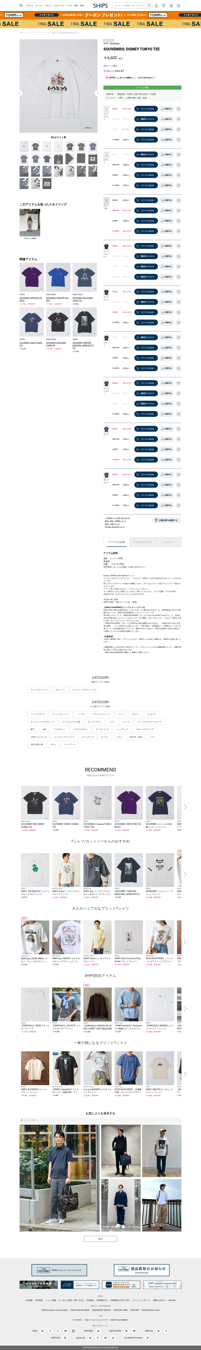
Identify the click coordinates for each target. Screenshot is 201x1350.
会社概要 (29, 1308)
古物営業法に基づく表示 (120, 1308)
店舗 (76, 6)
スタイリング (59, 6)
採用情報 (39, 1308)
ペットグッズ (69, 752)
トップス (81, 721)
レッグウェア (122, 737)
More (100, 1246)
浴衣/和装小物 (37, 752)
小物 (44, 737)
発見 (82, 6)
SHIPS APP (135, 1317)
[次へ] (184, 814)
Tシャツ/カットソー (30, 33)
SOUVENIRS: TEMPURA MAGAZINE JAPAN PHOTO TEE (83, 359)
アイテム (29, 6)
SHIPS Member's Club (150, 1317)
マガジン (48, 6)
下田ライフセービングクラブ (95, 1327)
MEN (53, 33)
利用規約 (90, 1308)
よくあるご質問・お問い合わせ (71, 1308)
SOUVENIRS (114, 43)
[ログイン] (171, 5)
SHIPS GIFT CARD (121, 1317)
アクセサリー (59, 737)
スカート (135, 721)
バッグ (111, 729)
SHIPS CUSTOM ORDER (80, 1317)
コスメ (119, 744)
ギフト (53, 752)
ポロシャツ (60, 697)
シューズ (126, 729)
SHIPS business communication (55, 1317)
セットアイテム (94, 729)
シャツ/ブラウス (38, 721)
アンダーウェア (102, 737)
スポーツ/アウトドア (145, 737)
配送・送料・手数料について (115, 521)
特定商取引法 (102, 1308)
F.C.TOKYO (77, 1327)
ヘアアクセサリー (80, 737)
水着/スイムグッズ (39, 744)
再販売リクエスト (148, 119)
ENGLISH (172, 1308)
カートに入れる (147, 109)
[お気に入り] (164, 5)
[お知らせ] (156, 5)
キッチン (105, 744)
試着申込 (168, 109)
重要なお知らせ (159, 1308)
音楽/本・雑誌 (136, 744)
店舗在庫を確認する (168, 520)
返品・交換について (112, 524)
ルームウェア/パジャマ (64, 744)
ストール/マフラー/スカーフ (149, 729)
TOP (21, 33)
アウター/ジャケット (102, 721)
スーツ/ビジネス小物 (71, 729)
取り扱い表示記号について (115, 527)
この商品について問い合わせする (117, 518)
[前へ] (16, 814)
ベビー (152, 744)
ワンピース (151, 721)
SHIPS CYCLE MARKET (119, 1327)
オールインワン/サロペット (42, 729)
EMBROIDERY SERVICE (101, 1317)
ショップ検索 (51, 1308)
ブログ (69, 6)
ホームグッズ (87, 744)
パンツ (121, 721)
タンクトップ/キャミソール (84, 697)
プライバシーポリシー (141, 1308)
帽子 (33, 737)
